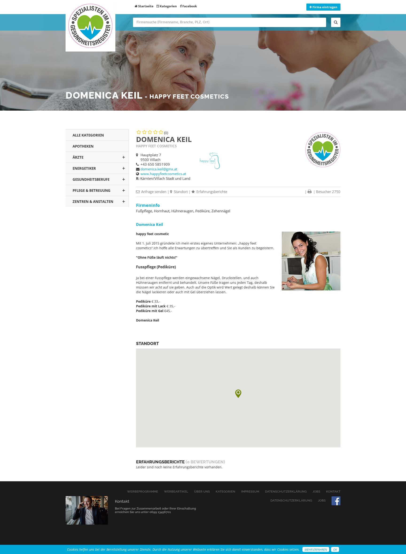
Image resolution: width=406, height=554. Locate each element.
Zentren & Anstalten (93, 201)
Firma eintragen (324, 7)
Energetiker (84, 168)
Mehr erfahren (315, 549)
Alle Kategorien (88, 135)
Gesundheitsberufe (91, 179)
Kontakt (333, 491)
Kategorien (168, 6)
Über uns (202, 491)
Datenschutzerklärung (286, 491)
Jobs (316, 491)
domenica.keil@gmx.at (159, 169)
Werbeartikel (176, 491)
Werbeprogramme (142, 491)
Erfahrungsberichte (211, 191)
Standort (180, 191)
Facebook (189, 6)
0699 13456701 (160, 512)
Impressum (250, 491)
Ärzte (78, 157)
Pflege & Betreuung (91, 190)
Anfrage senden (153, 191)
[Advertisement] (97, 286)
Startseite (145, 6)
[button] (238, 393)
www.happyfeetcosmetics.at (163, 173)
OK (335, 549)
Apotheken (83, 146)
